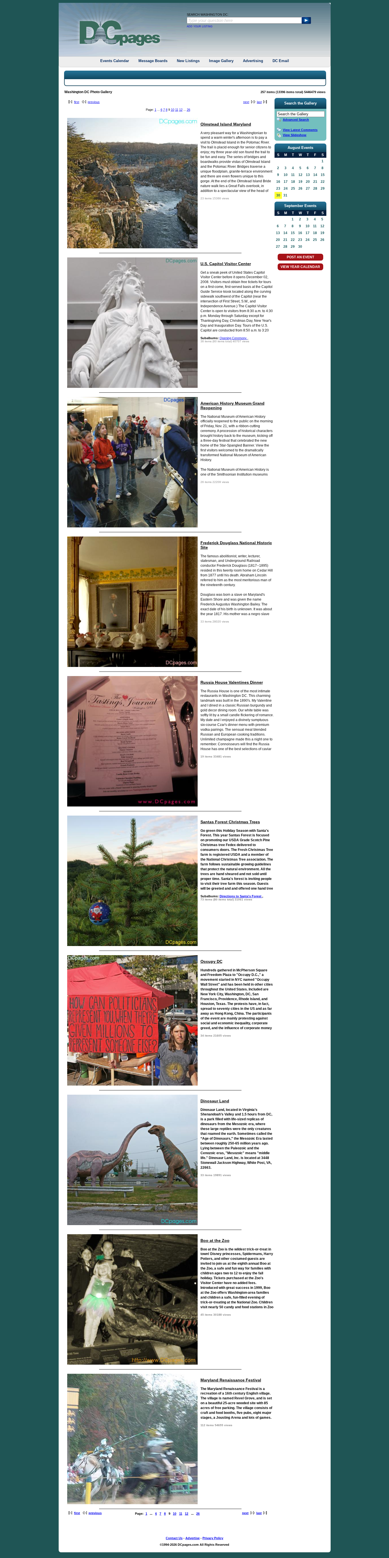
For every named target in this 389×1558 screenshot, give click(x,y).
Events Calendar (114, 61)
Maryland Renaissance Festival (230, 1380)
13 (278, 233)
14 (285, 233)
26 (188, 109)
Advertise (192, 1538)
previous (94, 102)
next (246, 102)
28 (285, 247)
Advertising (253, 61)
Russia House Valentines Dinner (231, 682)
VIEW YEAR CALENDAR (300, 267)
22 (293, 240)
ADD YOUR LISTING (199, 26)
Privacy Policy (212, 1538)
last (259, 102)
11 (176, 109)
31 (285, 195)
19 (322, 233)
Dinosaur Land (214, 1101)
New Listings (188, 61)
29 (293, 247)
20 (278, 240)
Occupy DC (211, 961)
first (76, 102)
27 (278, 247)
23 (300, 240)
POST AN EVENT (300, 257)
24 (308, 240)
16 (300, 233)
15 (293, 233)
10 (172, 109)
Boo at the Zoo (215, 1240)
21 (285, 240)
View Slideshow (294, 135)
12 (181, 109)
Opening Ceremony (233, 338)
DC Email (281, 61)
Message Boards (152, 61)
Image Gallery (221, 61)
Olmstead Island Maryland (225, 124)
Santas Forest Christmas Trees (230, 822)
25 (315, 240)
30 (278, 195)
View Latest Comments (300, 130)
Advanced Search (296, 119)
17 (308, 233)
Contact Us (174, 1538)
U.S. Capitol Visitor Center (225, 263)
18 (315, 233)
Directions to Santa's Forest (241, 896)
